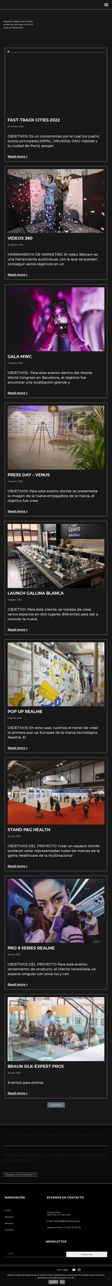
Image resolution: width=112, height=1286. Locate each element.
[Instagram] (79, 1269)
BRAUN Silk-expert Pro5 (36, 1066)
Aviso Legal (62, 1269)
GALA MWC (20, 356)
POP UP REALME (25, 711)
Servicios (9, 1223)
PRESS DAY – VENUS (29, 474)
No (62, 1282)
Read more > (18, 156)
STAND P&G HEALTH (29, 829)
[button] (106, 4)
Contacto (9, 1230)
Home (8, 1210)
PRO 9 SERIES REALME (31, 948)
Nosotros (9, 1217)
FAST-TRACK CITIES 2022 (34, 120)
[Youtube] (73, 1269)
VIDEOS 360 (20, 238)
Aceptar (53, 1282)
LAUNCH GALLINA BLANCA (36, 593)
